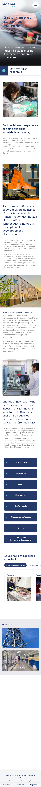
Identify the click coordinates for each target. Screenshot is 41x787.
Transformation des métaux (15, 565)
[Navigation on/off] (35, 5)
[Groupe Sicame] (8, 5)
